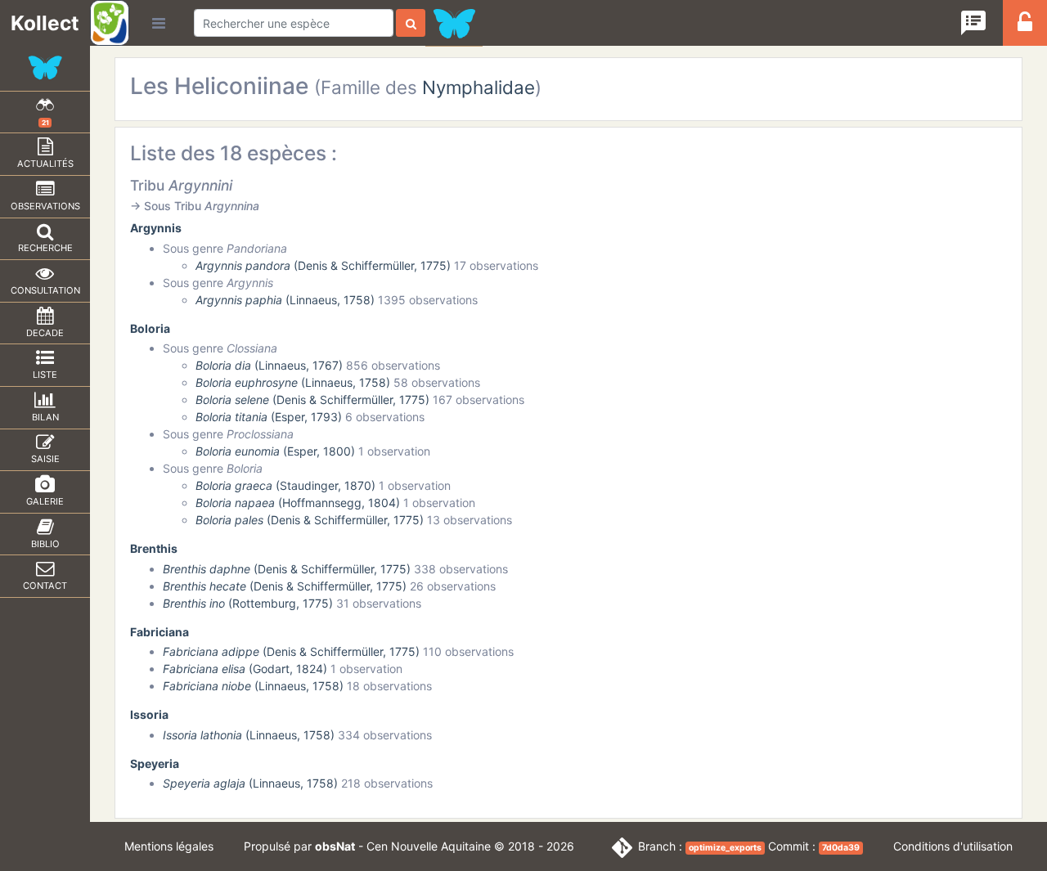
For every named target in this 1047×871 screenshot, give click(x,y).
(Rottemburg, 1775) (248, 603)
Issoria (149, 714)
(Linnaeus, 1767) (269, 365)
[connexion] (1025, 27)
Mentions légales (168, 846)
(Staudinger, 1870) (285, 485)
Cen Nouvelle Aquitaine (428, 846)
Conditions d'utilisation (953, 846)
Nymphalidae (478, 87)
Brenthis (153, 548)
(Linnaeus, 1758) (285, 300)
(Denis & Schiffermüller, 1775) (323, 265)
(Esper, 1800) (275, 451)
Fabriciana (159, 632)
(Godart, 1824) (245, 669)
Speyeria (154, 763)
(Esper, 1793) (268, 417)
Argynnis (156, 228)
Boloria (150, 328)
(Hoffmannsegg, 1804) (297, 503)
